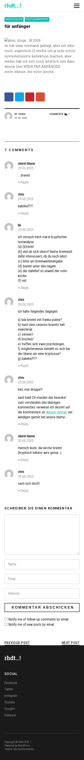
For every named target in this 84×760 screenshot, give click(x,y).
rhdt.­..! (12, 5)
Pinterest (10, 715)
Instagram (10, 695)
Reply (25, 182)
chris (21, 194)
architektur (14, 19)
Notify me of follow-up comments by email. (38, 619)
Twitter (8, 689)
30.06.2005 (26, 304)
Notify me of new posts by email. (31, 624)
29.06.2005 (21, 118)
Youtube (9, 702)
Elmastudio (28, 749)
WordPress (24, 745)
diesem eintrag (56, 412)
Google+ (9, 709)
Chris (22, 114)
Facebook (10, 683)
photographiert (37, 19)
